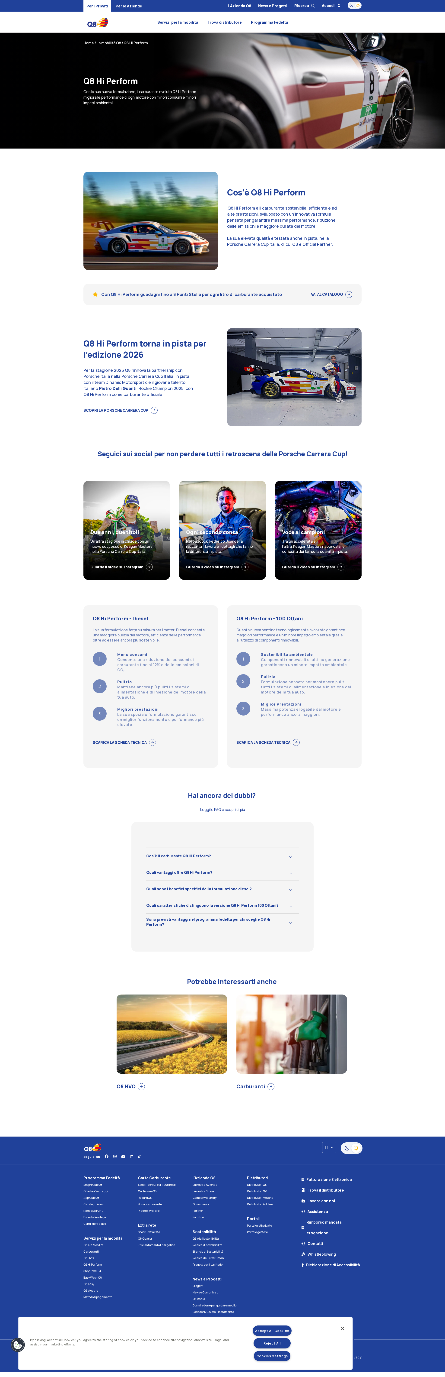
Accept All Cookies (272, 1330)
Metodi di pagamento (97, 1297)
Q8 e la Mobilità (93, 1245)
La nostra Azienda (205, 1185)
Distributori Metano (260, 1198)
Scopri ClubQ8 (92, 1185)
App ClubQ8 (91, 1198)
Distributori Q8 (257, 1185)
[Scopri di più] (228, 254)
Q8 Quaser (145, 1239)
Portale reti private (259, 1226)
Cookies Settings (272, 1356)
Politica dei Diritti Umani (209, 1258)
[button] (17, 1345)
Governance (201, 1204)
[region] (185, 1343)
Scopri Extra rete (149, 1232)
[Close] (342, 1328)
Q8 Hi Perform (92, 1265)
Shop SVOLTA (92, 1271)
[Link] (106, 1156)
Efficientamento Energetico (156, 1245)
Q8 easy (88, 1284)
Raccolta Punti (93, 1211)
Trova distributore (224, 22)
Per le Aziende (129, 6)
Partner (198, 1211)
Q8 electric (90, 1291)
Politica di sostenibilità (207, 1245)
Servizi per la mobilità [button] (177, 22)
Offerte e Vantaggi (95, 1191)
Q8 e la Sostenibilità (206, 1239)
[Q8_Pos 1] (118, 22)
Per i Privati (97, 6)
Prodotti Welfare (148, 1211)
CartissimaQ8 (147, 1191)
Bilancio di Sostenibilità (208, 1252)
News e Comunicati (205, 1292)
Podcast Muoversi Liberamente (213, 1312)
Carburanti (91, 1252)
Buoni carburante (150, 1204)
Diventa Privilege (94, 1217)
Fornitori (198, 1217)
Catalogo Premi (93, 1204)
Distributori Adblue (260, 1204)
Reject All (272, 1343)
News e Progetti (272, 5)
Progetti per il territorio (207, 1265)
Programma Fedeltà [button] (269, 22)
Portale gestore (257, 1232)
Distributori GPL (257, 1191)
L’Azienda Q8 (239, 5)
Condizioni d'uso (94, 1224)
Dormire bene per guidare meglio (214, 1305)
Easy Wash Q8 (92, 1278)
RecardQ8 (145, 1198)
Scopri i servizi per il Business (156, 1185)
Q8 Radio (199, 1299)
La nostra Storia (203, 1191)
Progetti (198, 1286)
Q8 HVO (88, 1258)
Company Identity (204, 1198)
